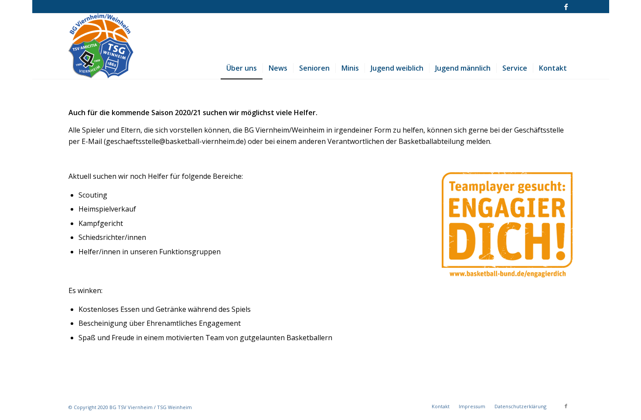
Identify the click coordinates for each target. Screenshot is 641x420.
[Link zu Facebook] (566, 6)
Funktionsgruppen (190, 251)
